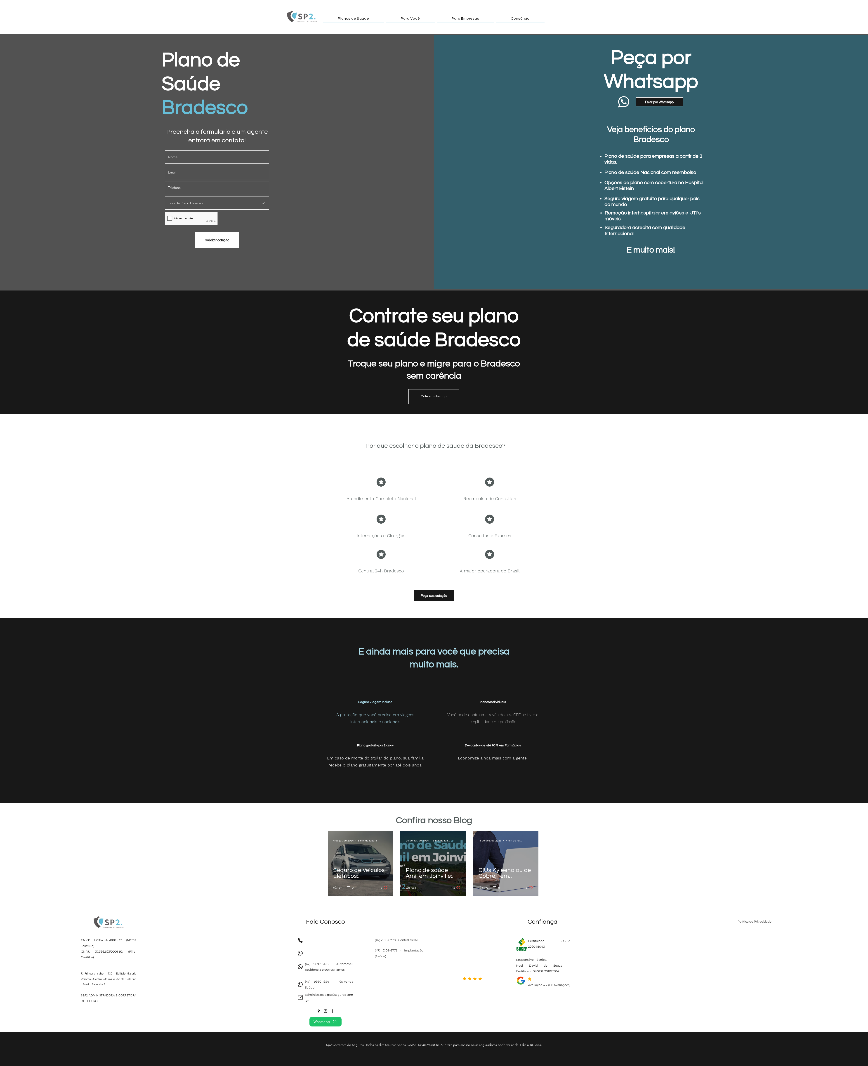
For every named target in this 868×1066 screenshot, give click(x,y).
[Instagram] (325, 1011)
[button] (353, 18)
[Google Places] (318, 1011)
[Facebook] (332, 1011)
